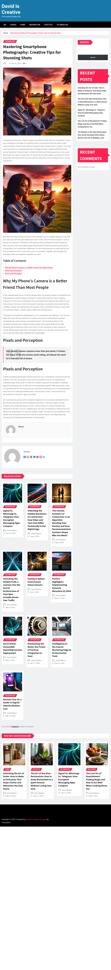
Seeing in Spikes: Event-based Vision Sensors (36, 581)
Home (22, 25)
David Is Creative (11, 9)
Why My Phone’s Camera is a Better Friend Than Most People (29, 268)
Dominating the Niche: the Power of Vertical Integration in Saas (36, 649)
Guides (13, 25)
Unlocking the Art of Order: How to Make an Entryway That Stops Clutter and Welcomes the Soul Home (92, 91)
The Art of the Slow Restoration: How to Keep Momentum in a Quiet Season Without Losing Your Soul (92, 102)
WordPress (30, 819)
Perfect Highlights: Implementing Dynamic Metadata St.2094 (61, 584)
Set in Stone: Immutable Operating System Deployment (12, 648)
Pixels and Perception (13, 271)
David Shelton (12, 530)
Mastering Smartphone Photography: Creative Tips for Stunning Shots (35, 33)
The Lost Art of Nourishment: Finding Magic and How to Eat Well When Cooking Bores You (92, 124)
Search (84, 42)
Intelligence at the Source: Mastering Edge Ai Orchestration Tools (61, 649)
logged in (15, 727)
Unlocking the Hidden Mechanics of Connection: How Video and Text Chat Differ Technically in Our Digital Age (37, 520)
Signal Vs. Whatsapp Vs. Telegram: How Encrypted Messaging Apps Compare (11, 518)
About (21, 426)
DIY (5, 25)
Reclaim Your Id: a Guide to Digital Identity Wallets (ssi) (12, 704)
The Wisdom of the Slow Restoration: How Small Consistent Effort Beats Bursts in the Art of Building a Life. (92, 135)
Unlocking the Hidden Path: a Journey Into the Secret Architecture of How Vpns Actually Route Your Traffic (11, 589)
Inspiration (34, 25)
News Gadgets (40, 819)
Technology (62, 25)
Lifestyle (48, 25)
